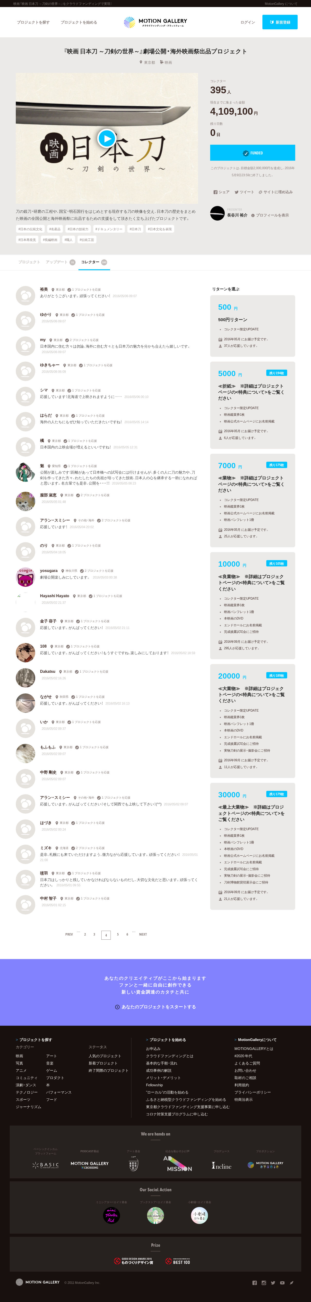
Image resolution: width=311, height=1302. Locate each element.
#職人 (69, 239)
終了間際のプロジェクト (107, 1070)
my (43, 339)
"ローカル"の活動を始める (167, 1092)
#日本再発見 (27, 239)
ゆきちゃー (50, 364)
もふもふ (48, 747)
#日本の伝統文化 (30, 229)
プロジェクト (29, 261)
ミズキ (46, 847)
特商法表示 (243, 1099)
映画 (168, 62)
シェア (224, 192)
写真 (19, 1063)
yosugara (49, 570)
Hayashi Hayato (54, 595)
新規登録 (283, 22)
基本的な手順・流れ (161, 1063)
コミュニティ (27, 1077)
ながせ (46, 696)
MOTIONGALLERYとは (253, 1048)
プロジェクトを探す (33, 22)
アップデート (60, 261)
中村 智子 (48, 898)
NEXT (143, 934)
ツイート (247, 192)
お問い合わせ (245, 1070)
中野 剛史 (48, 772)
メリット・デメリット (163, 1077)
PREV (69, 934)
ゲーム (51, 1070)
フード (51, 1099)
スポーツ (23, 1099)
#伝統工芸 (87, 239)
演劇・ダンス (26, 1085)
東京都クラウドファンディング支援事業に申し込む (184, 1106)
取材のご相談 (245, 1077)
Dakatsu (47, 671)
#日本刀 (135, 229)
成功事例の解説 (159, 1070)
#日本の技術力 (78, 229)
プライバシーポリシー (252, 1092)
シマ (44, 390)
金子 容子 (48, 621)
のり (44, 545)
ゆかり (46, 314)
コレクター (93, 261)
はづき (46, 822)
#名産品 (54, 229)
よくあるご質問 (247, 1063)
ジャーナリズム (28, 1106)
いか (44, 721)
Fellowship (154, 1085)
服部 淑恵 (48, 495)
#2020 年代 (243, 1055)
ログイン (248, 22)
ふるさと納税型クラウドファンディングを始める (184, 1099)
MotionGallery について (281, 3)
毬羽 (44, 873)
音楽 (49, 1063)
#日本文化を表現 (160, 229)
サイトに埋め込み (278, 192)
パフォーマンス (59, 1092)
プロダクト (55, 1077)
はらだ (46, 415)
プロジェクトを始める (79, 22)
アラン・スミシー (55, 520)
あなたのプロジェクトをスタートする (159, 1006)
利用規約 (241, 1085)
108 (43, 646)
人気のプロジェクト (105, 1055)
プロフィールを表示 (272, 215)
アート (51, 1055)
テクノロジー (27, 1092)
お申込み (153, 1048)
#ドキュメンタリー (108, 229)
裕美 (44, 289)
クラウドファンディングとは (169, 1055)
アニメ (21, 1070)
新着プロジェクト (103, 1063)
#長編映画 (50, 239)
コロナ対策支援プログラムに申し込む (177, 1114)
